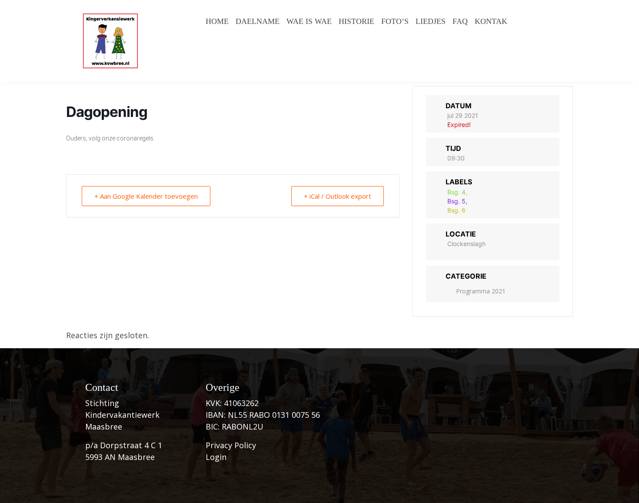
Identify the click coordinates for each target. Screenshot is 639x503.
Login (216, 457)
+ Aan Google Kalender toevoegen (146, 196)
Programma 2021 (481, 291)
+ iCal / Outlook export (337, 196)
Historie (356, 21)
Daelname (258, 21)
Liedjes (431, 21)
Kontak (491, 21)
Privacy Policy (231, 445)
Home (217, 21)
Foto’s (395, 21)
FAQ (460, 21)
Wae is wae (309, 21)
